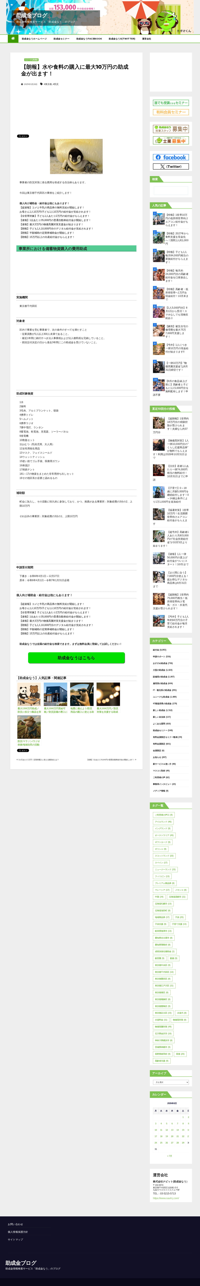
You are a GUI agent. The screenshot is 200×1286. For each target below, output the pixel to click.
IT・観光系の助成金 (162, 690)
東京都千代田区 (164, 972)
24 (156, 1143)
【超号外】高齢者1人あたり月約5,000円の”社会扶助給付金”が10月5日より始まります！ (171, 539)
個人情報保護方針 (18, 1232)
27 (172, 1143)
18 (161, 1136)
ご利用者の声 (159, 777)
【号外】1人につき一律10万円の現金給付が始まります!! (177, 348)
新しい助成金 (159, 710)
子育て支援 (179, 924)
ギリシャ (160, 849)
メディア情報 (159, 791)
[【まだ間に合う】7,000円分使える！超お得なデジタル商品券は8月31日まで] (159, 577)
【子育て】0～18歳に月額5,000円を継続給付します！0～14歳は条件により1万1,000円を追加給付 (171, 495)
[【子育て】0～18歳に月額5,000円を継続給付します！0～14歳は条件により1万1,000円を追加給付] (159, 492)
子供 (179, 917)
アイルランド (163, 822)
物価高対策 (179, 1020)
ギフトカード (162, 842)
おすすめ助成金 (160, 663)
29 (183, 1143)
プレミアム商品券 (164, 883)
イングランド (162, 828)
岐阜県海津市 (163, 931)
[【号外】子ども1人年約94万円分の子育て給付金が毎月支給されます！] (159, 621)
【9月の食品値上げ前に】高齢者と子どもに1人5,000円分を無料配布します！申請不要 (170, 388)
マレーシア (162, 890)
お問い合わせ (15, 1224)
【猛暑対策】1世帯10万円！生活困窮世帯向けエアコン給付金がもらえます (171, 517)
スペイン (161, 862)
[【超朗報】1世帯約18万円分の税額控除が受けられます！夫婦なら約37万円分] (159, 423)
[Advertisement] (76, 105)
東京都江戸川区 (164, 985)
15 (183, 1130)
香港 (180, 1054)
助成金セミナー (62, 38)
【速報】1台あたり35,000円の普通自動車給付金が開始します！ (55, 220)
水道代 (181, 1013)
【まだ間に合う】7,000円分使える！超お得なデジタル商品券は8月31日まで (171, 579)
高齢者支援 (161, 1061)
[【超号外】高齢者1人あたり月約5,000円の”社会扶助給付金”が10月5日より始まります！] (159, 536)
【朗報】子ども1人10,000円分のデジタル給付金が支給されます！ (57, 228)
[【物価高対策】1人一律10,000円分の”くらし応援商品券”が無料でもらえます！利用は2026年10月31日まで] (159, 445)
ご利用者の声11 (163, 815)
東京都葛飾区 (162, 999)
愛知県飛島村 (162, 945)
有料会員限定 (159, 744)
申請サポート (159, 656)
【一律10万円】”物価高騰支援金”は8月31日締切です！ (176, 366)
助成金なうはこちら (76, 658)
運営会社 (146, 38)
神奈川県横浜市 (163, 1040)
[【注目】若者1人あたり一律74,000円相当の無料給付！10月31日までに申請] (159, 470)
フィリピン (162, 876)
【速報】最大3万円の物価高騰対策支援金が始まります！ (51, 224)
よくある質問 (159, 724)
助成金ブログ (31, 15)
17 (156, 1136)
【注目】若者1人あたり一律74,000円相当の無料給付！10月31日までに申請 (171, 473)
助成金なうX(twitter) (122, 38)
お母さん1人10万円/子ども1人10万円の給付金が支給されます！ (55, 211)
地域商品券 (162, 917)
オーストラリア (164, 835)
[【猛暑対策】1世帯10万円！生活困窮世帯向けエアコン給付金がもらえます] (159, 514)
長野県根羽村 (162, 1054)
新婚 (173, 958)
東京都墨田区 (162, 979)
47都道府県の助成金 (162, 703)
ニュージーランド (165, 869)
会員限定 (157, 750)
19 (167, 1136)
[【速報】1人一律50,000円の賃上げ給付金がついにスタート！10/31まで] (159, 558)
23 (189, 1136)
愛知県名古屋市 (163, 938)
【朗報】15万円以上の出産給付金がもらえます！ (47, 237)
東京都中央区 (162, 965)
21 (178, 1136)
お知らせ (157, 757)
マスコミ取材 (159, 771)
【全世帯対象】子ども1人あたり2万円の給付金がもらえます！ (55, 216)
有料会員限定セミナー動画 (165, 737)
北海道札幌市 (163, 903)
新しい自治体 (159, 717)
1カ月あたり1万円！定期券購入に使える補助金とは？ (38, 760)
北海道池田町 (162, 910)
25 (161, 1143)
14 (178, 1130)
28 (178, 1143)
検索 (155, 179)
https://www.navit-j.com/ (166, 1198)
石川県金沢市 (163, 1033)
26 (167, 1143)
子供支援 (160, 924)
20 (172, 1136)
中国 (159, 897)
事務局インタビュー (162, 784)
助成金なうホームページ (34, 38)
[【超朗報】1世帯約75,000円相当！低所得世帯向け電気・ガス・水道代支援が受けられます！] (159, 599)
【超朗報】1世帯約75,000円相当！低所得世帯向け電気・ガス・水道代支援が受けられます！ (171, 601)
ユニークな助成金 (31, 60)
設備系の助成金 (160, 677)
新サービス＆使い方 (162, 764)
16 (189, 1130)
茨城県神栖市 (162, 1047)
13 (172, 1130)
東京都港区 (161, 992)
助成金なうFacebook (89, 38)
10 (156, 1130)
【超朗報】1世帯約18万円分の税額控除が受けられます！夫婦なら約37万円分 (171, 425)
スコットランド (164, 856)
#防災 (56, 84)
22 (183, 1136)
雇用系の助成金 (160, 683)
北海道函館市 (177, 897)
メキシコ (180, 890)
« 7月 (169, 1156)
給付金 (156, 650)
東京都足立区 (163, 1013)
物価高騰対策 (163, 1026)
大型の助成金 (159, 670)
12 (167, 1130)
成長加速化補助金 (164, 951)
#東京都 (48, 84)
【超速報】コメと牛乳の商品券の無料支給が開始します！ (52, 207)
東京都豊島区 (162, 1006)
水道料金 (161, 1020)
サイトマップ (15, 1239)
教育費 (159, 958)
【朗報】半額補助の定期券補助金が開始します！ (47, 232)
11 (161, 1130)
